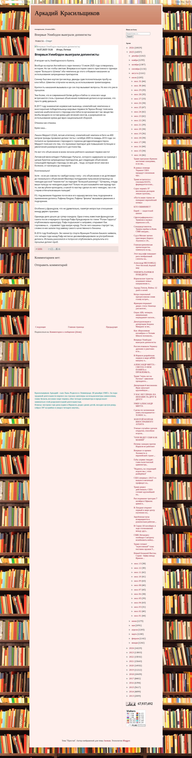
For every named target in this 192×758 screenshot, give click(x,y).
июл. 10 (138, 577)
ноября (135, 60)
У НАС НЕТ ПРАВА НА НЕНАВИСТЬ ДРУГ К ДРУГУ (145, 397)
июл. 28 (138, 95)
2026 (131, 48)
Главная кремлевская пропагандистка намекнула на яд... (143, 247)
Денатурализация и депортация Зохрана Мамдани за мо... (144, 324)
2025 (131, 52)
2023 (131, 653)
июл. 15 (138, 151)
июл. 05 (138, 598)
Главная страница (76, 327)
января (135, 643)
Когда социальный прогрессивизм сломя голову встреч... (144, 297)
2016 (131, 683)
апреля (135, 630)
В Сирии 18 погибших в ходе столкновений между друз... (145, 528)
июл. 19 (138, 134)
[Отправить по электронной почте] (49, 249)
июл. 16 (138, 147)
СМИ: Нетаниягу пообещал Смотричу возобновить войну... (144, 537)
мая (133, 626)
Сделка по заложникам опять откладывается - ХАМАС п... (145, 412)
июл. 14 (138, 155)
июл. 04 (138, 603)
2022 (131, 657)
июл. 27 (138, 99)
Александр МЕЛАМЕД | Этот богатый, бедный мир (145, 265)
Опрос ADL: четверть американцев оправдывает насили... (144, 315)
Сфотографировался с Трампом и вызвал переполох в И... (143, 220)
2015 (131, 687)
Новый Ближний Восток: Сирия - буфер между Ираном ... (145, 555)
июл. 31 (138, 81)
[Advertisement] (76, 363)
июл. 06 (138, 594)
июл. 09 (138, 581)
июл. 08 (138, 585)
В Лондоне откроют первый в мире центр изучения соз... (144, 510)
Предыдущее (112, 327)
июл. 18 (138, 138)
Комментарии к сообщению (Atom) (66, 332)
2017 (131, 679)
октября (135, 65)
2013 (131, 696)
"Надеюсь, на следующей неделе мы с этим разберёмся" (145, 471)
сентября (136, 69)
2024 (131, 648)
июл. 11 (138, 572)
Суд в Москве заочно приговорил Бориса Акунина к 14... (143, 238)
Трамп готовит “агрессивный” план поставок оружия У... (144, 546)
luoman (107, 741)
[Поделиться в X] (54, 249)
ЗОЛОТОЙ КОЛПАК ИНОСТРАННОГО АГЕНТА (143, 421)
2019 (131, 670)
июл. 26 (138, 103)
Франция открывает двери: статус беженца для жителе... (145, 306)
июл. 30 (138, 86)
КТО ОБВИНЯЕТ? (142, 207)
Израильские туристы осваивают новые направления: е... (143, 281)
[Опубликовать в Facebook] (57, 249)
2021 (131, 661)
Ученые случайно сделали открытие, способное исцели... (145, 430)
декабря (135, 56)
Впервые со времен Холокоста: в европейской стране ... (144, 453)
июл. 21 (138, 125)
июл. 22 (138, 121)
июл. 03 (138, 607)
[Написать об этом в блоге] (52, 249)
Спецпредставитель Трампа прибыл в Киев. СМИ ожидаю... (145, 229)
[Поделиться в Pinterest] (59, 249)
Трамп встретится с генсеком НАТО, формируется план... (143, 182)
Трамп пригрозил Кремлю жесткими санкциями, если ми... (145, 161)
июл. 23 (138, 116)
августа (135, 73)
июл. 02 (138, 611)
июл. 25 (138, 107)
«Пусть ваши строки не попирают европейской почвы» (145, 200)
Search (129, 37)
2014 (131, 692)
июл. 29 (138, 90)
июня (134, 621)
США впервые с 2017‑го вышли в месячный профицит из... (145, 480)
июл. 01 (138, 616)
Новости (39, 41)
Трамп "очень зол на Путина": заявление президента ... (143, 378)
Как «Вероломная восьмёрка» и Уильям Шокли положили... (144, 333)
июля (134, 78)
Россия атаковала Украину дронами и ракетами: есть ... (145, 349)
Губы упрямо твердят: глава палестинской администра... (143, 462)
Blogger (126, 741)
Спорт (49, 41)
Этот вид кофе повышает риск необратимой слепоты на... (145, 256)
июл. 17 (138, 142)
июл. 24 (138, 112)
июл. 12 (138, 568)
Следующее (40, 327)
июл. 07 (138, 590)
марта (134, 634)
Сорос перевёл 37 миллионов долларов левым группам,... (144, 191)
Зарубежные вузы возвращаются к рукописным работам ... (145, 519)
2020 (131, 666)
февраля (135, 639)
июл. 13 (138, 564)
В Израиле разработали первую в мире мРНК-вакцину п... (145, 358)
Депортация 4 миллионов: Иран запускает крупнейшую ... (145, 388)
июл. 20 (138, 129)
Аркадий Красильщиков (67, 12)
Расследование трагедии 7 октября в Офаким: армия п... (145, 501)
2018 (131, 674)
